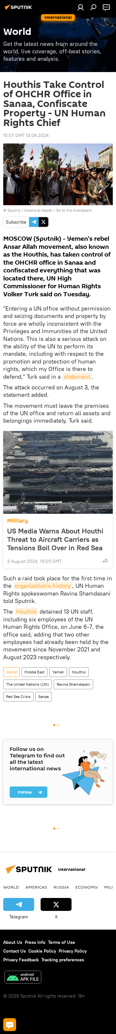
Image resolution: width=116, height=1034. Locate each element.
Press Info (35, 942)
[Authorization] (80, 7)
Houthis (26, 611)
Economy (86, 887)
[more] (105, 560)
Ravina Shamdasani (73, 684)
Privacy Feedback (21, 960)
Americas (36, 887)
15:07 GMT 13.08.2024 (26, 135)
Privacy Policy (73, 951)
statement (77, 376)
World (11, 672)
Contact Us (14, 951)
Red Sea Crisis (18, 696)
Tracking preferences (62, 960)
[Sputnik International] (19, 10)
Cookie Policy (42, 951)
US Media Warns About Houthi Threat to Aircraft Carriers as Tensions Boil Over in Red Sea (55, 539)
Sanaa (43, 696)
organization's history (43, 585)
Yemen (58, 672)
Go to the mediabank (74, 210)
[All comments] (9, 1024)
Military (17, 521)
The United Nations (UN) (27, 684)
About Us (12, 942)
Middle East (34, 672)
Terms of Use (61, 942)
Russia (61, 887)
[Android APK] (23, 978)
